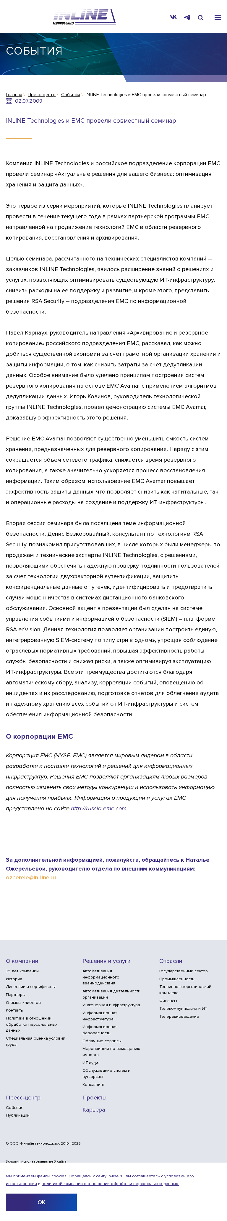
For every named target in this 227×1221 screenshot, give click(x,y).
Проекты (94, 1097)
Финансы (168, 1000)
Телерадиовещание (179, 1016)
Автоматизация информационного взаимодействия (100, 977)
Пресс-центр (23, 1097)
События (14, 1107)
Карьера (93, 1110)
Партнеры (15, 994)
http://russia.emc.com (99, 808)
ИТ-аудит (91, 1062)
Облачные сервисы (101, 1040)
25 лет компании (22, 970)
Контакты (15, 1010)
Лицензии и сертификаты (31, 986)
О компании (22, 961)
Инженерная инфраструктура (111, 1004)
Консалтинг (93, 1084)
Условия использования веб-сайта (36, 1162)
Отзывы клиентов (23, 1002)
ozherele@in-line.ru (31, 877)
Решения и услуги (106, 961)
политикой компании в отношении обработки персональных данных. (110, 1183)
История (14, 978)
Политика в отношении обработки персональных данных (31, 1024)
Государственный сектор (183, 970)
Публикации (18, 1115)
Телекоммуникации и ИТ (183, 1008)
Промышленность (176, 978)
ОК (42, 1202)
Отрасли (170, 961)
